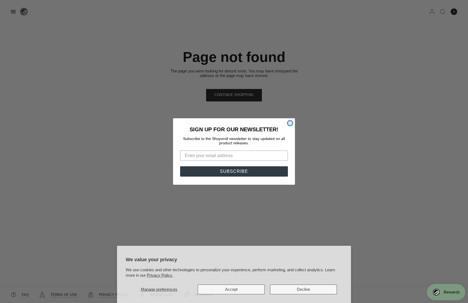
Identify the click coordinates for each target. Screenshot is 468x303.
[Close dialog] (290, 123)
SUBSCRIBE (234, 171)
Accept (231, 289)
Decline (303, 289)
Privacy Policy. (160, 275)
